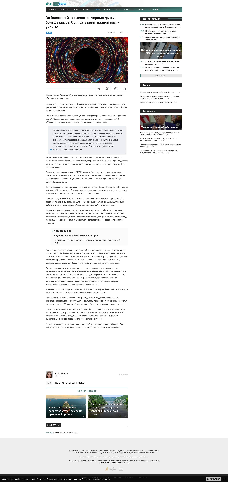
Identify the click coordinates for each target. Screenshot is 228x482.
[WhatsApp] (115, 88)
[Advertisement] (87, 351)
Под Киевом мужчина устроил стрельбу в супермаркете (162, 38)
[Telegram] (98, 88)
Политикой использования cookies (96, 479)
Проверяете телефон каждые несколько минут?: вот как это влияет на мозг (162, 69)
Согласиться (213, 479)
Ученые (81, 383)
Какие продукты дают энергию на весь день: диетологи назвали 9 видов (87, 241)
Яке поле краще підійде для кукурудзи (158, 102)
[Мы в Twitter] (138, 446)
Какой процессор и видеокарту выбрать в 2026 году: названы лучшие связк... (159, 133)
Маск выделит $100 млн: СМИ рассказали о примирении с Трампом (158, 140)
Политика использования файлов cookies (114, 463)
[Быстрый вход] (178, 4)
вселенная (59, 383)
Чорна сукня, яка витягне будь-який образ (160, 92)
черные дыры (71, 383)
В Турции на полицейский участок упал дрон (76, 235)
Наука (49, 33)
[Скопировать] (124, 88)
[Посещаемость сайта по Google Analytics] (110, 469)
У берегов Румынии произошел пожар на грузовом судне (162, 62)
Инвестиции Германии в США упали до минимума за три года (160, 146)
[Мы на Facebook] (90, 446)
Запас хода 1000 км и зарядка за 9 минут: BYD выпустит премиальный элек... (159, 152)
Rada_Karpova (61, 373)
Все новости (160, 76)
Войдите (49, 432)
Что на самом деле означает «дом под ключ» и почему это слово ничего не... (159, 97)
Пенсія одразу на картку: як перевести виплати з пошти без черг (161, 32)
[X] (107, 88)
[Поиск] (170, 4)
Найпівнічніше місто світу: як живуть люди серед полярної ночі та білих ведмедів (163, 25)
